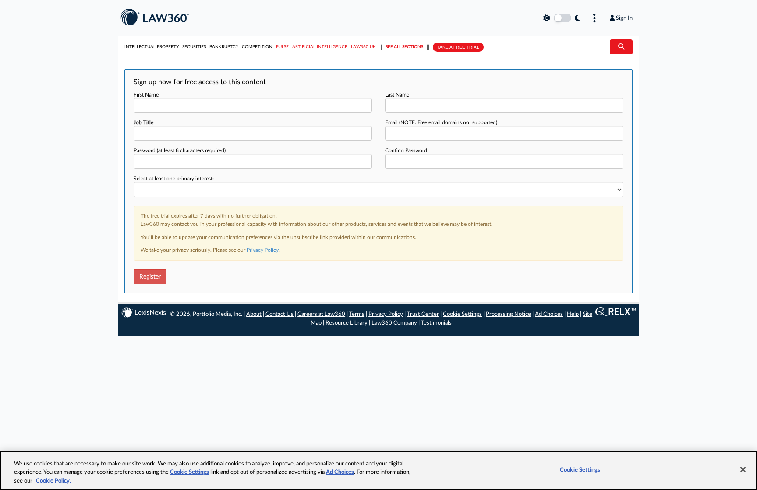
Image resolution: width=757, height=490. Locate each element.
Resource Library (346, 323)
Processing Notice (508, 314)
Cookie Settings (462, 314)
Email (441, 122)
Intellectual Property (151, 47)
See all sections (404, 47)
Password (180, 150)
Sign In (624, 18)
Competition (257, 47)
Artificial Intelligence (319, 47)
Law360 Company (394, 323)
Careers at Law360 (321, 314)
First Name (146, 94)
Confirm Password (406, 150)
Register (150, 277)
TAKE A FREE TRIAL (458, 47)
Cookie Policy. (53, 481)
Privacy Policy (263, 250)
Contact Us (279, 314)
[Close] (743, 469)
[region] (378, 470)
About (254, 314)
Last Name (397, 94)
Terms (356, 314)
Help (573, 314)
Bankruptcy (223, 47)
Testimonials (436, 323)
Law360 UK (363, 47)
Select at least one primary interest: (174, 178)
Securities (194, 47)
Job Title (143, 122)
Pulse (282, 47)
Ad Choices (549, 314)
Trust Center (423, 314)
